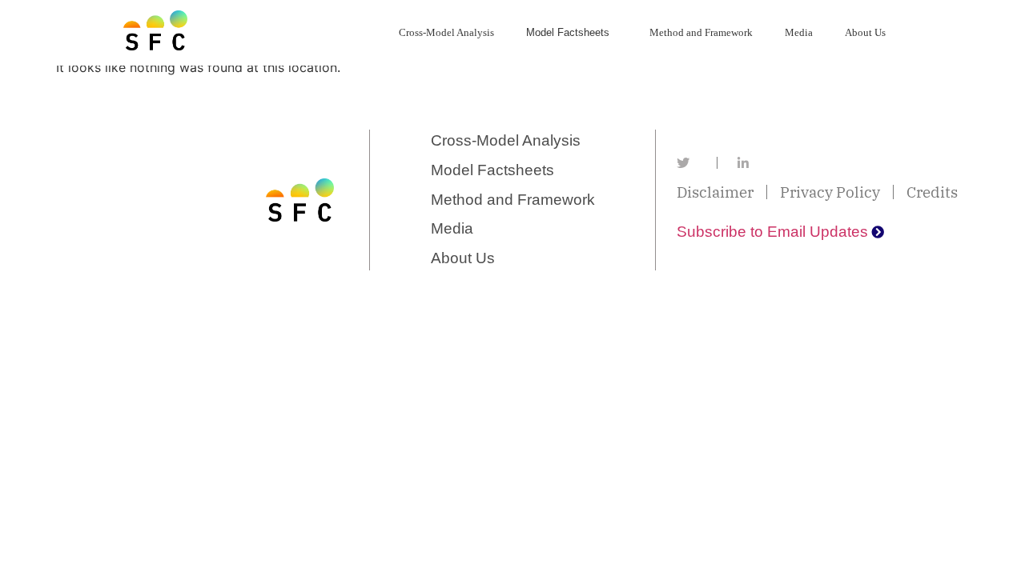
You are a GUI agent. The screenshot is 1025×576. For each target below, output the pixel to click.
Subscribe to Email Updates (772, 231)
